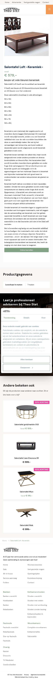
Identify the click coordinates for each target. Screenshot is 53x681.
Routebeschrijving (34, 578)
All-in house (8, 574)
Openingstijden (33, 574)
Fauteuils (6, 641)
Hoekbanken (8, 600)
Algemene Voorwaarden (38, 675)
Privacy (26, 675)
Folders (6, 582)
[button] (49, 9)
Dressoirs (7, 656)
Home (4, 541)
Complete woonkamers (37, 627)
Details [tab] (27, 318)
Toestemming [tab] (9, 318)
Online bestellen (26, 250)
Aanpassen (25, 367)
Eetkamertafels (33, 632)
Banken (6, 605)
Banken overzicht (10, 596)
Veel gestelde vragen (35, 569)
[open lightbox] (26, 36)
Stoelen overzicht (34, 596)
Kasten (6, 651)
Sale (5, 569)
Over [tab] (43, 318)
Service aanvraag (10, 578)
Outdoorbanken (9, 664)
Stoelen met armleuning (37, 605)
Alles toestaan (26, 359)
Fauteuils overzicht (10, 627)
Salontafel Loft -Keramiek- (20, 541)
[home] (11, 9)
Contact (30, 582)
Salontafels (32, 636)
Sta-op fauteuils (10, 636)
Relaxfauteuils (8, 632)
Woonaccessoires (34, 565)
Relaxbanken (8, 609)
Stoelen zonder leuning (36, 609)
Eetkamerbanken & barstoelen (35, 615)
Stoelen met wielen (35, 600)
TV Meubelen (8, 660)
